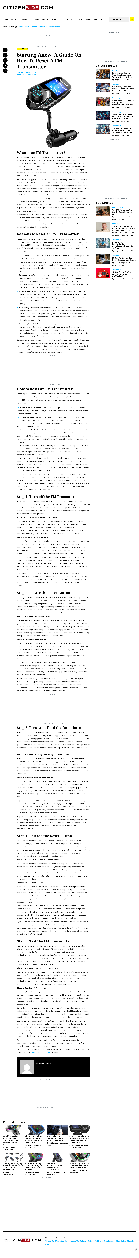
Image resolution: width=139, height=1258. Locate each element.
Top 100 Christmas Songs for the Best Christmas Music (123, 212)
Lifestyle (54, 19)
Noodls (130, 1241)
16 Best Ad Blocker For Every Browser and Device (124, 259)
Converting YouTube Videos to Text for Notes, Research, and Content (123, 89)
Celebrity (64, 19)
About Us (49, 1241)
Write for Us (61, 1241)
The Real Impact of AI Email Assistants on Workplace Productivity (123, 130)
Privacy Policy (87, 1241)
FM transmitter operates (41, 1052)
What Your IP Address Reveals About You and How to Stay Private (122, 116)
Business (14, 19)
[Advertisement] (46, 40)
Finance (24, 19)
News (96, 19)
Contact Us (73, 1241)
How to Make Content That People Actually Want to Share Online (122, 75)
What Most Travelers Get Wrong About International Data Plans (123, 102)
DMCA (48, 1245)
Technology (34, 19)
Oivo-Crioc (121, 1241)
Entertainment (76, 19)
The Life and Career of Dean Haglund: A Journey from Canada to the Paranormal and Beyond (123, 229)
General (88, 19)
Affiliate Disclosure (105, 1241)
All (102, 19)
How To (45, 19)
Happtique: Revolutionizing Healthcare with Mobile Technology (122, 245)
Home (6, 19)
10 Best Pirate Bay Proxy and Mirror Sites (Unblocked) (123, 274)
